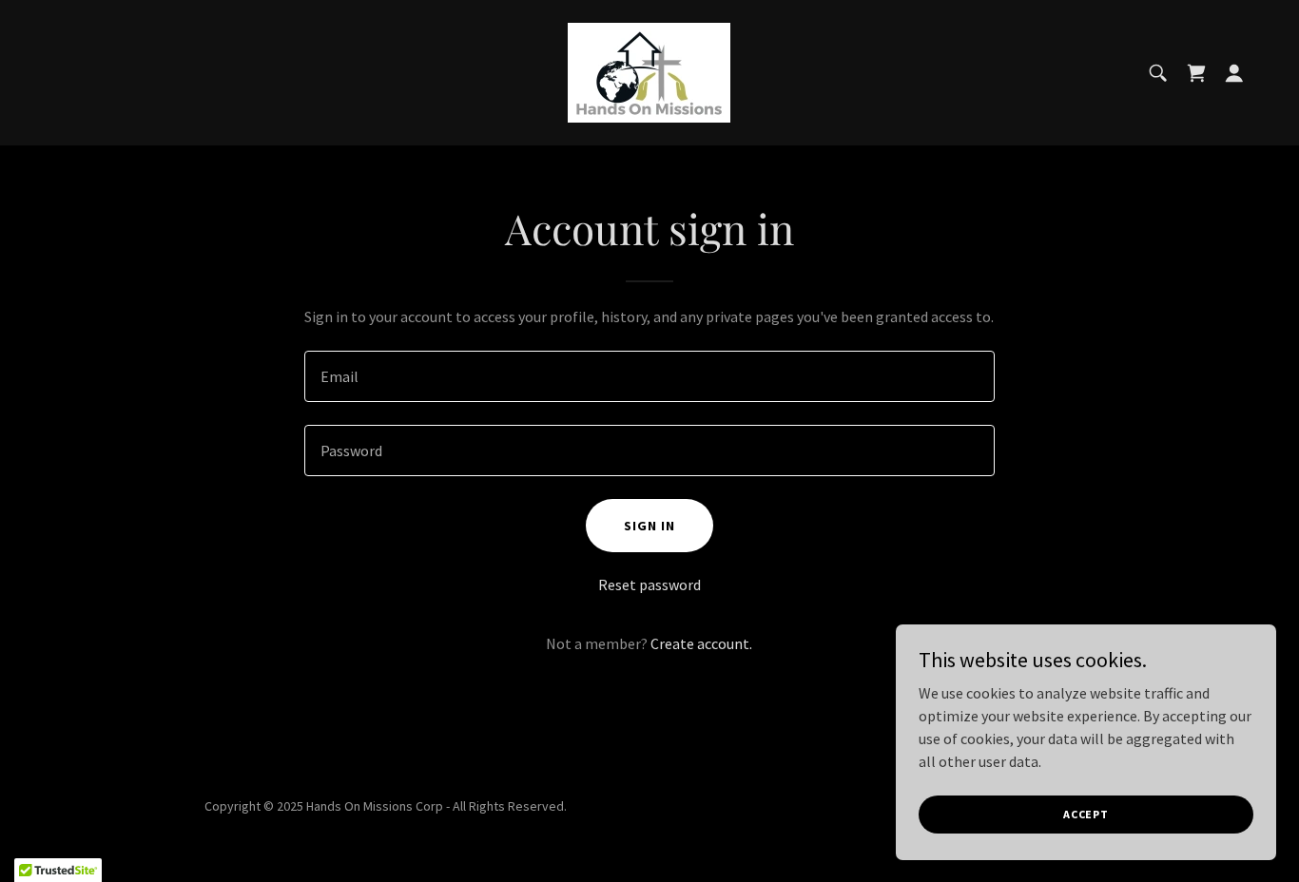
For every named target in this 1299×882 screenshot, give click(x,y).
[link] (649, 70)
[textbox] (649, 376)
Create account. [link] (701, 643)
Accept (1086, 814)
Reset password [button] (649, 584)
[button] (1234, 73)
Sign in (649, 525)
